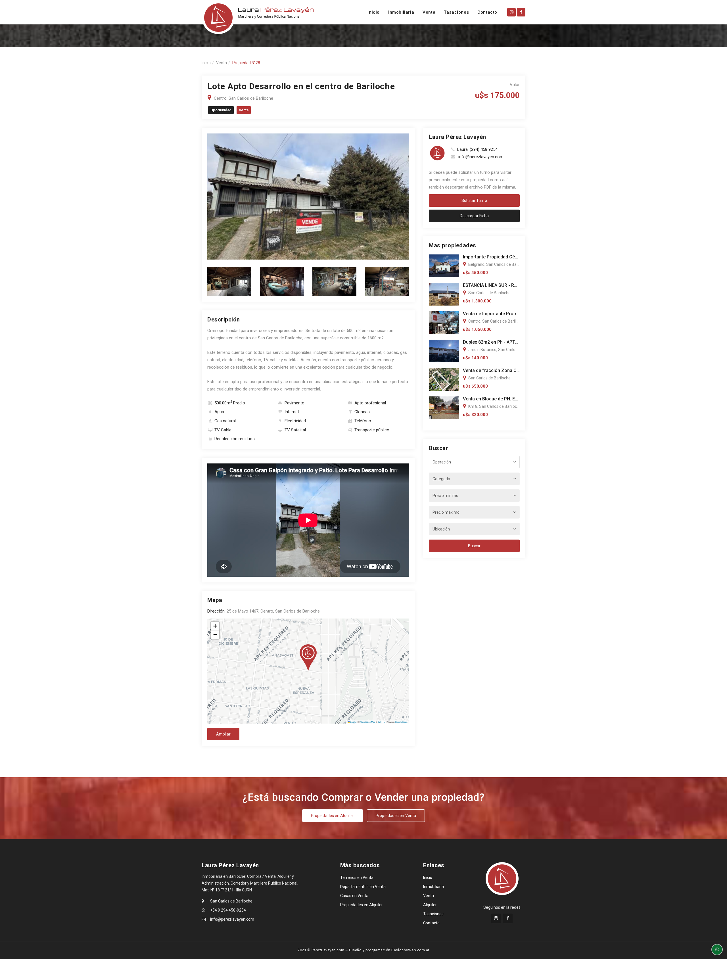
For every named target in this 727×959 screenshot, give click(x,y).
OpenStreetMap (367, 721)
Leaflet (353, 721)
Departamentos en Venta (363, 886)
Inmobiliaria (401, 12)
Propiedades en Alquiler (332, 815)
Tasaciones (456, 12)
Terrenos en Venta (356, 877)
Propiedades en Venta (396, 815)
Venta (429, 12)
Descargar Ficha (474, 216)
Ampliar (223, 734)
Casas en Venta (354, 895)
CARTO (381, 721)
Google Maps (401, 721)
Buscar (474, 546)
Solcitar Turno (474, 200)
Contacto (487, 12)
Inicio (373, 12)
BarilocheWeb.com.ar (410, 950)
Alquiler (430, 904)
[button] (308, 657)
